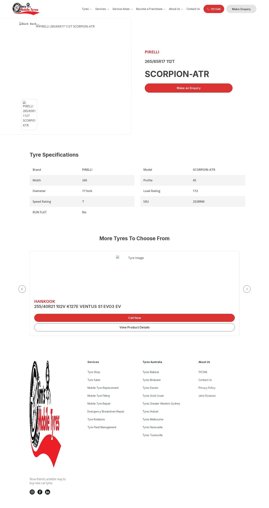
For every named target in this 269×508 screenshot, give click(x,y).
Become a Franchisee (149, 8)
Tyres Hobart (150, 411)
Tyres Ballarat (151, 372)
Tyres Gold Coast (153, 395)
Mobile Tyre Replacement (103, 387)
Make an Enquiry (189, 88)
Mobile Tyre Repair (99, 403)
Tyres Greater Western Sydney (161, 403)
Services (100, 8)
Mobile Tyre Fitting (98, 395)
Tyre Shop (93, 372)
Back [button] (33, 23)
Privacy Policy (207, 387)
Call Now (134, 318)
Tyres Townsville (153, 435)
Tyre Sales (93, 379)
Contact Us (193, 8)
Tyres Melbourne (153, 419)
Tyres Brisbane (152, 379)
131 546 (203, 372)
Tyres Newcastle (153, 427)
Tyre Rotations (96, 419)
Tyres (85, 8)
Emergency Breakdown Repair (105, 411)
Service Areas (121, 8)
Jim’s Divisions (207, 395)
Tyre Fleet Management (101, 427)
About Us (174, 8)
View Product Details (134, 327)
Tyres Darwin (150, 387)
